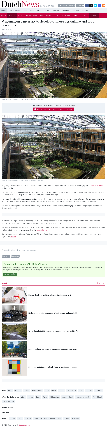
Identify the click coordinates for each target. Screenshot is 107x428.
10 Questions (55, 397)
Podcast (55, 11)
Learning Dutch (67, 397)
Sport (42, 15)
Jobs (32, 11)
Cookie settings (24, 425)
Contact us (38, 418)
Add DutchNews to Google (27, 250)
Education (94, 15)
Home (3, 15)
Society (56, 15)
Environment (66, 15)
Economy (11, 15)
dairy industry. (41, 230)
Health (76, 15)
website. (13, 237)
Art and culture (31, 15)
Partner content (43, 11)
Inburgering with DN (83, 397)
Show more (101, 283)
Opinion (30, 397)
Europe (48, 15)
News (3, 11)
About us (75, 11)
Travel (45, 397)
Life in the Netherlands (18, 11)
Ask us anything (8, 401)
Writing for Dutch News (52, 418)
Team (20, 418)
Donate (72, 5)
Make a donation (10, 274)
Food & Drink (97, 397)
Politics (21, 15)
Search (85, 11)
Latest (4, 283)
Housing (85, 15)
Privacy (66, 418)
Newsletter (63, 5)
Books (38, 397)
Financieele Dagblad (96, 186)
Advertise (80, 5)
